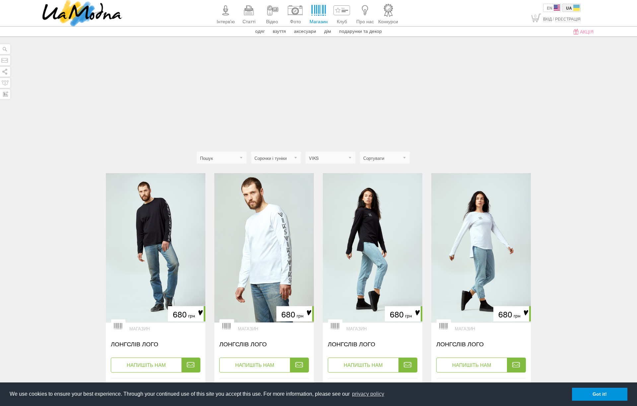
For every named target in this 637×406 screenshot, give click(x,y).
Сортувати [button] (373, 158)
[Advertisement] (318, 101)
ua (569, 8)
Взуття (279, 31)
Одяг (260, 31)
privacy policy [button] (368, 394)
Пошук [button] (206, 158)
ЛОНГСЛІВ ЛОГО (134, 344)
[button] (276, 158)
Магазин (139, 328)
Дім (327, 31)
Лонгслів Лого (243, 344)
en (549, 8)
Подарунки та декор (360, 31)
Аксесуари (305, 31)
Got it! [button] (600, 394)
